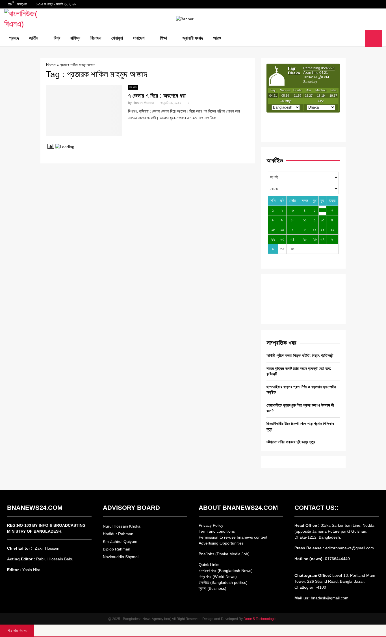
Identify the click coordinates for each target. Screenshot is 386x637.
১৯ (314, 229)
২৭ (322, 239)
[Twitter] (353, 38)
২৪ (292, 239)
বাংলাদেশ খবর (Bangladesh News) (226, 570)
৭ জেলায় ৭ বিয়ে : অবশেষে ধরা (157, 95)
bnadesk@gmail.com (329, 598)
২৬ (315, 239)
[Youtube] (359, 38)
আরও (217, 38)
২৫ (305, 239)
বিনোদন (95, 38)
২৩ (282, 239)
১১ (305, 220)
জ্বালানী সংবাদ (193, 38)
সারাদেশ (138, 38)
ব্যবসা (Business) (212, 588)
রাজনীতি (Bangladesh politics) (223, 582)
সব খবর (132, 87)
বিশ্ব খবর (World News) (218, 576)
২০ (322, 229)
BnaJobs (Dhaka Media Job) (224, 554)
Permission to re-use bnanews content (233, 537)
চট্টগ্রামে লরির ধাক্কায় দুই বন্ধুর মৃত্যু (290, 442)
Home (51, 65)
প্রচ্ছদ (14, 38)
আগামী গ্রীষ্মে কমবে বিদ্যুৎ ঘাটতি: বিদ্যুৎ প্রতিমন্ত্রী (299, 355)
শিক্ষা (163, 38)
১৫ (273, 229)
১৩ (322, 220)
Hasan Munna (143, 103)
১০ (292, 220)
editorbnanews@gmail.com (349, 548)
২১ (332, 229)
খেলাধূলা (117, 38)
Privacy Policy (211, 525)
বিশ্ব (57, 38)
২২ (273, 239)
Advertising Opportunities (221, 543)
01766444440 (337, 558)
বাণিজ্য (75, 38)
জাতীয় (33, 38)
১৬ (282, 229)
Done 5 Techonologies (261, 619)
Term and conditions (217, 531)
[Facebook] (346, 38)
